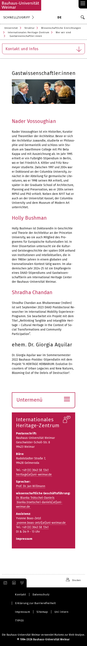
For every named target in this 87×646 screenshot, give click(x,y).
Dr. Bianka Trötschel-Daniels (35, 498)
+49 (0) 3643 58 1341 (35, 470)
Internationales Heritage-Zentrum (28, 32)
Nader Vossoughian (34, 121)
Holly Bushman (29, 218)
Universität (11, 28)
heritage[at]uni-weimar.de (34, 474)
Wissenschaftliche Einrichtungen (61, 28)
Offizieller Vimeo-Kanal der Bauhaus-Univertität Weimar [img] (22, 583)
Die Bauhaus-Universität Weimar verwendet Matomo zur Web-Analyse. (43, 634)
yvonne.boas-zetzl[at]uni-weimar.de (41, 523)
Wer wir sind (63, 32)
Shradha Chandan (32, 292)
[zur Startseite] (20, 5)
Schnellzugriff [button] (16, 17)
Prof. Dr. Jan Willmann (30, 486)
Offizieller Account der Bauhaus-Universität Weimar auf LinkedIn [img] (13, 583)
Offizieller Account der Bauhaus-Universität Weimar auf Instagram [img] (4, 583)
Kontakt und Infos (21, 49)
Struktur (29, 28)
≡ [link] (83, 3)
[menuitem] (59, 18)
